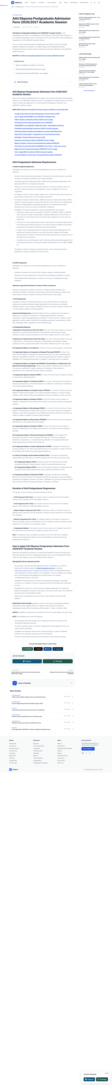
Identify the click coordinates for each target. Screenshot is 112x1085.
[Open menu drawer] (95, 2)
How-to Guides (51, 2)
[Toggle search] (91, 2)
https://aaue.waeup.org (23, 570)
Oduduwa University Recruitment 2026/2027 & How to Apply (34, 140)
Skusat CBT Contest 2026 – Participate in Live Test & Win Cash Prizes (37, 134)
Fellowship (36, 753)
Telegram (28, 661)
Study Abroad (84, 2)
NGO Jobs (12, 758)
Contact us (42, 2)
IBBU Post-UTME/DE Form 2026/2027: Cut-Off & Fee (30, 65)
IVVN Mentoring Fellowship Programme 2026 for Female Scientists (36, 128)
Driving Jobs (12, 746)
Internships (12, 753)
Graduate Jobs (13, 750)
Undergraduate (37, 760)
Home (26, 2)
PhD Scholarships (38, 758)
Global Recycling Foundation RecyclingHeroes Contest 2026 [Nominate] (38, 131)
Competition (36, 748)
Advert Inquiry (61, 746)
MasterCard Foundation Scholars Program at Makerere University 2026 (44, 109)
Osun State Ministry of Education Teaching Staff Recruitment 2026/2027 (38, 155)
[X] (86, 753)
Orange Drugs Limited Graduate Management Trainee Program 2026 (37, 114)
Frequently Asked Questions (64, 748)
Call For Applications (38, 746)
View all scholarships (90, 90)
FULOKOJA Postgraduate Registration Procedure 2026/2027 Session (41, 55)
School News (74, 2)
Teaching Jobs (13, 760)
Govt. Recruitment (14, 748)
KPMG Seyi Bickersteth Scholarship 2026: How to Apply (31, 69)
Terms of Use (60, 758)
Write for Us (60, 763)
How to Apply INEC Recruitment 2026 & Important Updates (34, 152)
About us (33, 2)
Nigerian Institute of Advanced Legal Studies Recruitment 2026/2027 (37, 143)
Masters (35, 755)
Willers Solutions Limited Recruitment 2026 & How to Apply (34, 119)
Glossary (59, 750)
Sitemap (59, 753)
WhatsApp (59, 661)
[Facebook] (82, 753)
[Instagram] (89, 753)
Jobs (60, 2)
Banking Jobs (12, 743)
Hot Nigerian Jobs (19, 6)
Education (36, 743)
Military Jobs (12, 755)
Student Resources (62, 755)
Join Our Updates (88, 748)
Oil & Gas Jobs (13, 763)
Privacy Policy (61, 760)
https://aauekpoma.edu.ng (45, 568)
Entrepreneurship (37, 750)
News (66, 2)
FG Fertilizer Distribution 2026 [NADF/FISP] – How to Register (32, 73)
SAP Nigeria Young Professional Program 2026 (30, 137)
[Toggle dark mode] (99, 2)
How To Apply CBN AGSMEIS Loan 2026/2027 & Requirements (35, 116)
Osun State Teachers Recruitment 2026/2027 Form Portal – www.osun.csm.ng (40, 146)
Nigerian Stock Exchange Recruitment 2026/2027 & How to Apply (36, 149)
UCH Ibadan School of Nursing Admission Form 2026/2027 (34, 122)
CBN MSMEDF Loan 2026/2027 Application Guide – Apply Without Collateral (39, 125)
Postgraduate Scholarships (40, 763)
